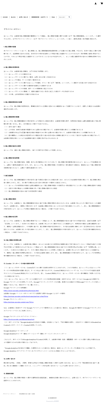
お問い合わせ (23, 17)
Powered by (50, 401)
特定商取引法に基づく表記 (27, 394)
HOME (5, 17)
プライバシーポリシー (9, 394)
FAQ (53, 17)
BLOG (13, 17)
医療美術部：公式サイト (40, 17)
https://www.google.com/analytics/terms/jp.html (21, 291)
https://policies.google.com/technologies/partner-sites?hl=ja (26, 296)
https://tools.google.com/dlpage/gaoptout (19, 319)
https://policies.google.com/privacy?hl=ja (19, 302)
